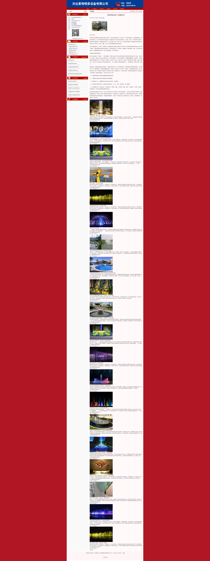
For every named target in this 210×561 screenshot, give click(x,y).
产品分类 (101, 8)
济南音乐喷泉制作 (72, 46)
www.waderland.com (75, 27)
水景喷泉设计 (71, 52)
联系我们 (122, 8)
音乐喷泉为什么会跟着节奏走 (73, 88)
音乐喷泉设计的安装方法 (73, 70)
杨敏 (124, 553)
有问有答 (115, 8)
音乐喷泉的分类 (71, 60)
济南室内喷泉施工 (72, 54)
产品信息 (95, 8)
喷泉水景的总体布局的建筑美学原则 (75, 73)
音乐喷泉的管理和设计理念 (73, 67)
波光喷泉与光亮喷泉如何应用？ (74, 95)
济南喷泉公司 (71, 44)
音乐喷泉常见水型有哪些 (73, 84)
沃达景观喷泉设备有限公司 (95, 119)
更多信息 (91, 549)
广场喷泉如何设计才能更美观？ (74, 91)
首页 (88, 8)
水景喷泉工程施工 (72, 48)
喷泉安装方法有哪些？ (72, 81)
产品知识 (108, 8)
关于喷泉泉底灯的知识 (72, 63)
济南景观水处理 (72, 50)
